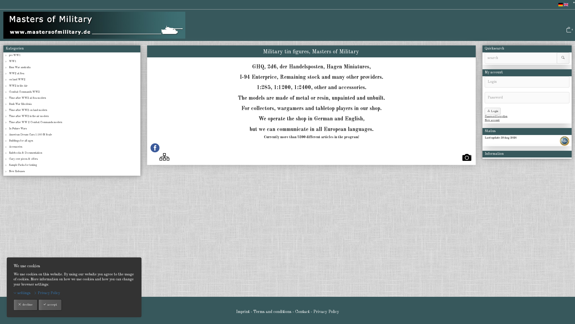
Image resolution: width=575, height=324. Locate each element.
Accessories (15, 147)
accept (51, 304)
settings (24, 293)
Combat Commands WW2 (24, 92)
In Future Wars (18, 128)
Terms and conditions (272, 312)
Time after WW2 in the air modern (29, 116)
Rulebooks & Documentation (25, 153)
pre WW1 (15, 55)
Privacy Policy (48, 293)
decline (27, 304)
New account (492, 120)
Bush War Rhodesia (20, 104)
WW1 (12, 61)
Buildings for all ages (21, 141)
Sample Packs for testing (23, 165)
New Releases (17, 171)
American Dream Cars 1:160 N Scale (30, 134)
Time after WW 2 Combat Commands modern (35, 122)
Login (494, 111)
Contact (303, 312)
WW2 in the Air (18, 86)
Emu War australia (20, 67)
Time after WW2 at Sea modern (27, 98)
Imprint (243, 312)
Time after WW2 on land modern (28, 110)
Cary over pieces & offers (23, 159)
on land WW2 (17, 79)
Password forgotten (496, 116)
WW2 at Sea (16, 73)
